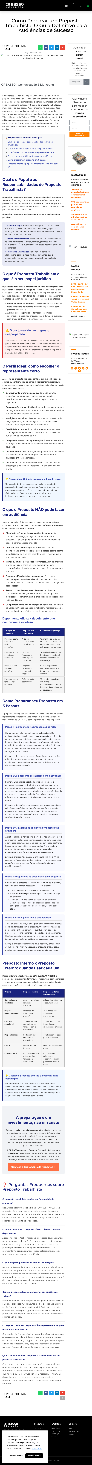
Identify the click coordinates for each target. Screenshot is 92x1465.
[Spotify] (87, 368)
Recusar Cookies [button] (16, 1456)
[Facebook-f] (79, 371)
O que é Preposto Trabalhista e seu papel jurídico (30, 148)
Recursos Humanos (36, 53)
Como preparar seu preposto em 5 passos (27, 160)
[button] (66, 5)
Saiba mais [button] (37, 1449)
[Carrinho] (81, 6)
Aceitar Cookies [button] (34, 1456)
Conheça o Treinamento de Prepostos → (33, 1166)
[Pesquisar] (86, 82)
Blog (26, 53)
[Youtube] (79, 368)
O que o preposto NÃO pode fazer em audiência (30, 156)
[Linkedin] (83, 368)
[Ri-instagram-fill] (72, 368)
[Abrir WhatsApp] (86, 1459)
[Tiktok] (75, 368)
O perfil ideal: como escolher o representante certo (31, 152)
